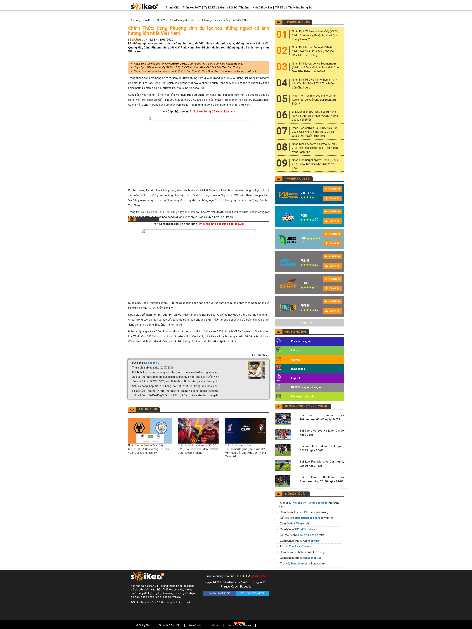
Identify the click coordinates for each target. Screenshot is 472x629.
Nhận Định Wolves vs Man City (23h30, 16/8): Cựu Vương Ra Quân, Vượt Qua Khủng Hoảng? (188, 63)
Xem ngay (334, 188)
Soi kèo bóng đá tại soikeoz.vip (214, 111)
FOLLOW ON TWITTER (252, 593)
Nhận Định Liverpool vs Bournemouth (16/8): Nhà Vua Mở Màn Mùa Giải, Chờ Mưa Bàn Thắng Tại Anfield (195, 70)
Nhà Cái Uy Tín (262, 7)
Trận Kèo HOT (191, 7)
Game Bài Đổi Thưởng (234, 7)
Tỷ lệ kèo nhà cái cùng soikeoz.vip (221, 223)
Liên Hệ (214, 625)
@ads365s (259, 576)
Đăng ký (334, 198)
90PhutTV (300, 529)
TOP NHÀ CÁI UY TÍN (297, 178)
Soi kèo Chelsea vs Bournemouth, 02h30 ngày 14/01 (322, 479)
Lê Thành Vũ (151, 362)
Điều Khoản (195, 625)
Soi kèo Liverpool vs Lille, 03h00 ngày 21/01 (322, 433)
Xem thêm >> (309, 322)
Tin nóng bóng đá (300, 7)
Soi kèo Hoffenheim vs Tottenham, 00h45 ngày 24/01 (322, 417)
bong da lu (172, 602)
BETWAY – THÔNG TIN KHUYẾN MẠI (306, 406)
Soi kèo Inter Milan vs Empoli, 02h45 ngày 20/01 (322, 448)
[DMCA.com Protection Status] (308, 596)
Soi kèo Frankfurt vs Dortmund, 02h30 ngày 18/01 (322, 464)
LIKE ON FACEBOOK (219, 593)
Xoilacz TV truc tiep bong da (310, 502)
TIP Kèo (280, 7)
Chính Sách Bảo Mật (169, 625)
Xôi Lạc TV (300, 512)
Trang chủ (172, 7)
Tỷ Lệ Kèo (210, 7)
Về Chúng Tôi (142, 625)
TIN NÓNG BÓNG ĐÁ (297, 21)
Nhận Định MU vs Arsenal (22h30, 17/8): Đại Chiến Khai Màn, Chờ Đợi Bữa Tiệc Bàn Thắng (187, 67)
